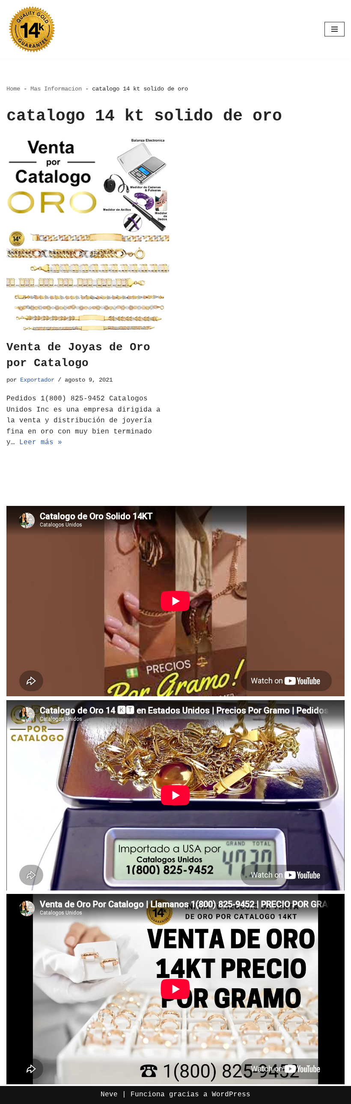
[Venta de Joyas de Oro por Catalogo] (87, 235)
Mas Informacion (56, 88)
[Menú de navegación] (334, 29)
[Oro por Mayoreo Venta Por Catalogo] (32, 29)
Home (13, 88)
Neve (109, 1094)
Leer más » (40, 442)
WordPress (231, 1094)
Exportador (37, 379)
